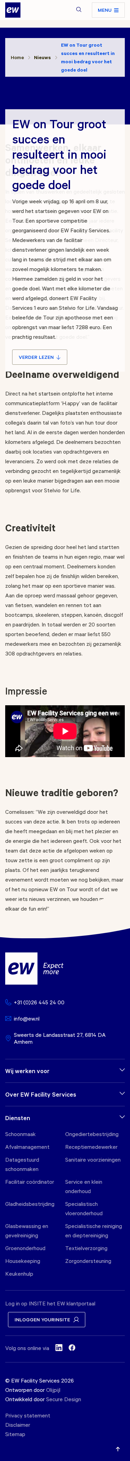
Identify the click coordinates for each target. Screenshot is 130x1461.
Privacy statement (27, 1415)
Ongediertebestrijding (92, 1133)
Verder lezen (36, 357)
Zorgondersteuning (88, 1260)
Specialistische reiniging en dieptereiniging (93, 1230)
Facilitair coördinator (29, 1181)
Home (17, 57)
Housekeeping (22, 1260)
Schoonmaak (20, 1133)
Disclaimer (17, 1424)
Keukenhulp (19, 1273)
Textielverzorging (86, 1248)
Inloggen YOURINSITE (42, 1319)
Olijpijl (53, 1389)
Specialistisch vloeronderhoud (84, 1208)
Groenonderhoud (25, 1248)
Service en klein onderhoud (83, 1186)
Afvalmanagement (27, 1146)
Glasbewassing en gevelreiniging (26, 1230)
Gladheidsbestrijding (29, 1203)
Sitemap (15, 1434)
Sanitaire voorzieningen (93, 1159)
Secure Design (63, 1399)
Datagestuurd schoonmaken (22, 1164)
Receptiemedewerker (91, 1146)
